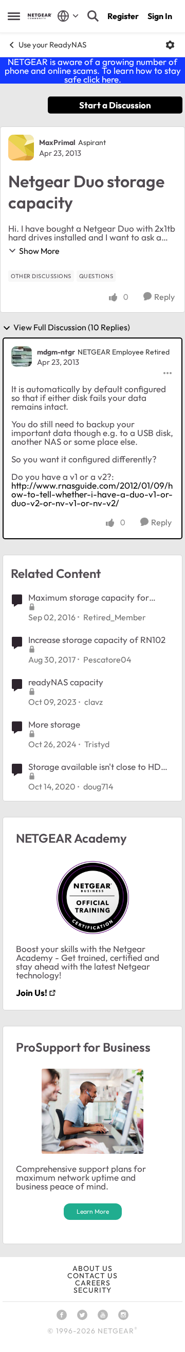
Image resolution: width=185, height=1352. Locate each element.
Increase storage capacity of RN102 (96, 639)
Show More (39, 251)
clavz (93, 702)
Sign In (159, 16)
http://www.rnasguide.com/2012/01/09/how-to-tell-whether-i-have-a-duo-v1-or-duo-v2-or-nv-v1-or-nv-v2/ (92, 494)
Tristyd (96, 744)
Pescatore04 (107, 659)
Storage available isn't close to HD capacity (94, 766)
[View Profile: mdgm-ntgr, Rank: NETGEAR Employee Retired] (21, 356)
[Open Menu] (170, 45)
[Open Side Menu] (14, 16)
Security (92, 1290)
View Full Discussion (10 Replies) (71, 327)
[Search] (93, 16)
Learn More (93, 1211)
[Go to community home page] (40, 16)
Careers (92, 1282)
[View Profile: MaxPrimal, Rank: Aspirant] (21, 147)
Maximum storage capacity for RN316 (88, 597)
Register (123, 16)
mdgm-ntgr (56, 352)
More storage (54, 724)
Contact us (92, 1275)
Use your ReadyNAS (52, 45)
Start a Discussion (115, 105)
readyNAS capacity (65, 682)
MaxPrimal (57, 142)
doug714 (98, 786)
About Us (92, 1268)
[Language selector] (68, 16)
